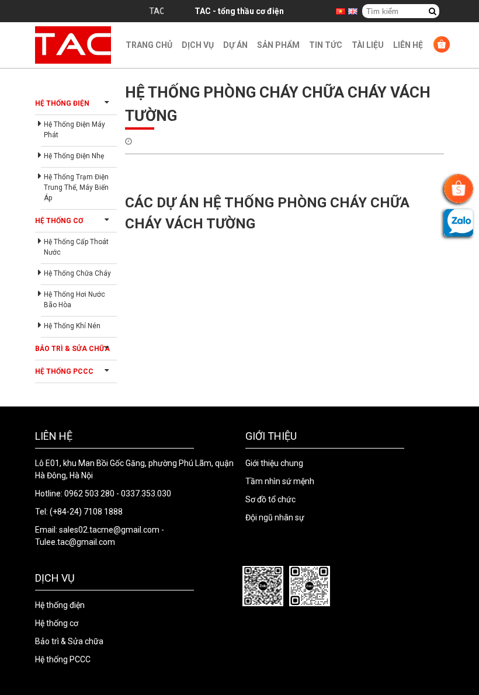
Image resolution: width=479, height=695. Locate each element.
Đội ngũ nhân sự (274, 517)
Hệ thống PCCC (64, 371)
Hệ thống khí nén (72, 326)
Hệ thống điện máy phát (74, 129)
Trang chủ (149, 45)
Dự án (235, 45)
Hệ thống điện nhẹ (74, 156)
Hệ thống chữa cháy (77, 273)
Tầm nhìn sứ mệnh (279, 481)
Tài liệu (368, 45)
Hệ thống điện (62, 103)
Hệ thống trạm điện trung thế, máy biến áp (76, 187)
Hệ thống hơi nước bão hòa (74, 299)
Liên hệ (408, 45)
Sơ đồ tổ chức (270, 499)
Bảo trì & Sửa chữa (72, 349)
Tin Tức (325, 45)
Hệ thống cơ (59, 221)
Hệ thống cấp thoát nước (76, 247)
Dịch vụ (198, 45)
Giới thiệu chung (274, 463)
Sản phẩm (278, 45)
